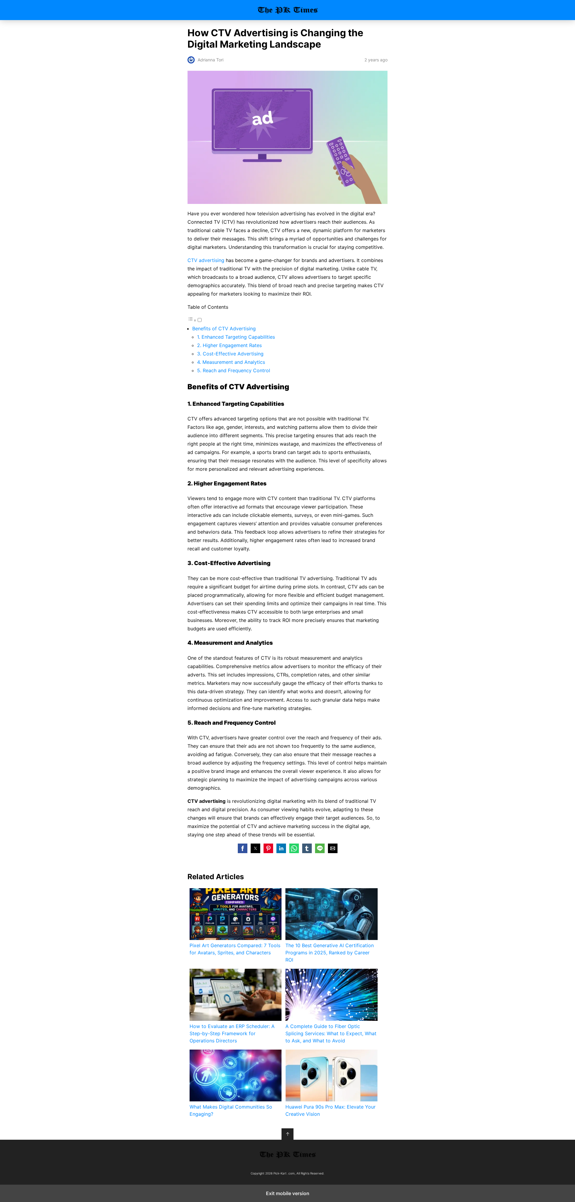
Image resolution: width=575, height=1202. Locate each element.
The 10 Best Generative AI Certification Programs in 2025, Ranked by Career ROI (329, 952)
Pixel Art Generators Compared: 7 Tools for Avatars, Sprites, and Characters (235, 949)
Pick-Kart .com (287, 10)
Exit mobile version (287, 1193)
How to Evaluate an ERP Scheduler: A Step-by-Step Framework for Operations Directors (232, 1033)
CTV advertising (205, 260)
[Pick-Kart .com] (287, 1154)
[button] (242, 848)
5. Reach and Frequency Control (233, 370)
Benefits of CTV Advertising (224, 328)
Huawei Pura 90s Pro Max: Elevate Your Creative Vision (330, 1110)
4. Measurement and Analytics (231, 362)
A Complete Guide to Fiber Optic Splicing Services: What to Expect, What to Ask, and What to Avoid (330, 1033)
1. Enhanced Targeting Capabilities (236, 337)
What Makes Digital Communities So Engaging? (231, 1110)
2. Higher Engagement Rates (229, 345)
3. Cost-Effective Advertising (230, 354)
